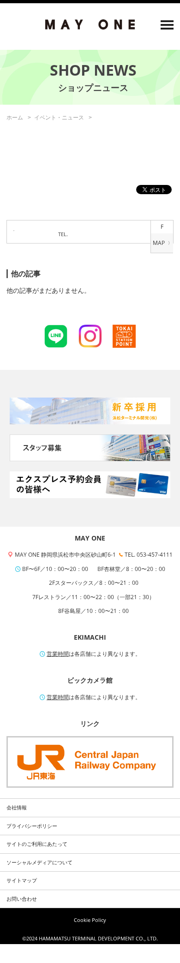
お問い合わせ (21, 899)
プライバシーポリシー (31, 826)
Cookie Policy (90, 920)
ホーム (14, 117)
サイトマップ (21, 880)
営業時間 (58, 654)
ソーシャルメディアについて (39, 862)
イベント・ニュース (59, 117)
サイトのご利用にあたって (36, 844)
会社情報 (16, 807)
